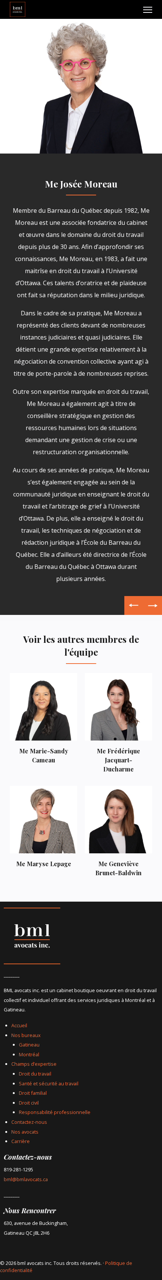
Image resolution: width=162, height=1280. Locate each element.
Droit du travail (35, 1073)
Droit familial (33, 1092)
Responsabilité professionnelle (54, 1112)
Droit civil (29, 1102)
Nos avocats (24, 1131)
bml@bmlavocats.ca (26, 1179)
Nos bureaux (26, 1035)
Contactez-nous (29, 1122)
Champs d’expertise (34, 1063)
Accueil (19, 1025)
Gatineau (29, 1044)
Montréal (29, 1054)
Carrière (20, 1141)
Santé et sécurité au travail (48, 1083)
